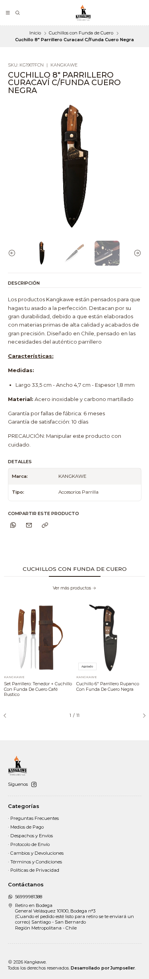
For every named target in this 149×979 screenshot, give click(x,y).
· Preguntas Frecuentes (33, 818)
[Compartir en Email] (29, 525)
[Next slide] (135, 253)
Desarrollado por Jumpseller (103, 968)
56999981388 (28, 896)
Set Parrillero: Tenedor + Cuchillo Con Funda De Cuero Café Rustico (38, 689)
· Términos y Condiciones (35, 862)
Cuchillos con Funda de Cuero (81, 33)
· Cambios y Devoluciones (36, 853)
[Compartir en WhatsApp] (13, 525)
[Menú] (8, 12)
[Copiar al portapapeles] (44, 525)
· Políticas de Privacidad (33, 870)
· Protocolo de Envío (29, 844)
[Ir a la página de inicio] (83, 13)
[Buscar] (17, 12)
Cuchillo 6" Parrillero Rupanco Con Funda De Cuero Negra (107, 686)
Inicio (35, 33)
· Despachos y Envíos (30, 835)
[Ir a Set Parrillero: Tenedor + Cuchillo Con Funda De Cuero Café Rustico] (38, 638)
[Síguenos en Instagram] (34, 784)
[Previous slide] (14, 253)
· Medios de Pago (26, 827)
